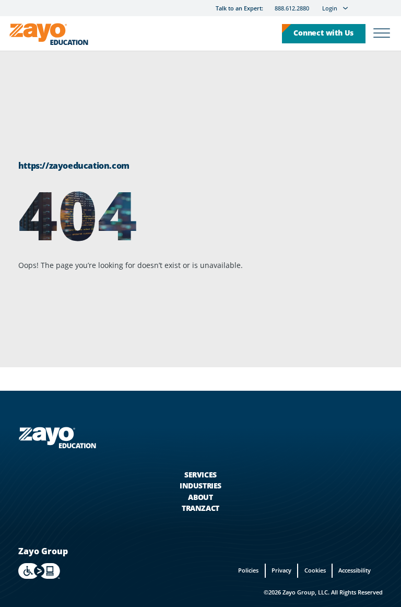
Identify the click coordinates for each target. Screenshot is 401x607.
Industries (200, 486)
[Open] (381, 34)
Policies (248, 570)
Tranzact (200, 508)
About (200, 497)
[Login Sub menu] (345, 8)
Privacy (281, 570)
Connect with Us (323, 33)
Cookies (315, 570)
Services (200, 475)
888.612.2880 (292, 8)
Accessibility (354, 570)
